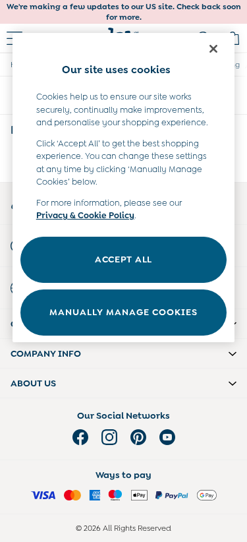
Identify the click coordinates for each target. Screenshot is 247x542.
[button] (123, 353)
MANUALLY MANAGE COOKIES (123, 312)
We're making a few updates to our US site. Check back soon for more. (124, 11)
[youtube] (167, 437)
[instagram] (109, 437)
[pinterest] (138, 437)
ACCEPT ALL (123, 259)
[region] (124, 187)
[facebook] (80, 437)
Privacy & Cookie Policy (85, 215)
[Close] (213, 48)
